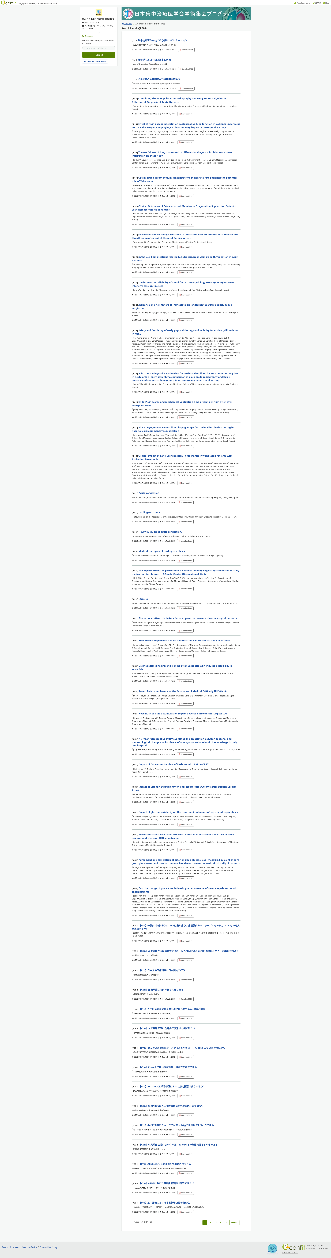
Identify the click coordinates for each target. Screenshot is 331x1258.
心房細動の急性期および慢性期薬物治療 (159, 79)
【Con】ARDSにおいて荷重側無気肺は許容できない (166, 1183)
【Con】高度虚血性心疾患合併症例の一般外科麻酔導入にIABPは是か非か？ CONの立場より (189, 950)
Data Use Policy (29, 1247)
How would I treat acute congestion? (160, 531)
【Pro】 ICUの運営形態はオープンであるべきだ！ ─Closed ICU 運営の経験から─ (183, 1047)
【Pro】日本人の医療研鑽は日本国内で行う (162, 970)
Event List (128, 23)
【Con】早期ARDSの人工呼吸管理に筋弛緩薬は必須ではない (171, 1105)
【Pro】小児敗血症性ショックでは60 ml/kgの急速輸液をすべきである (176, 1125)
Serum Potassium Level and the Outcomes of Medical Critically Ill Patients (183, 691)
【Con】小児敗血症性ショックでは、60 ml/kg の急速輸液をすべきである (178, 1144)
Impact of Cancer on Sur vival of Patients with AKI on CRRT (173, 764)
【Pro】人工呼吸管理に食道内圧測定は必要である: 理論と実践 (172, 1009)
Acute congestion (149, 492)
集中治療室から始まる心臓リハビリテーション (162, 40)
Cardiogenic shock (149, 512)
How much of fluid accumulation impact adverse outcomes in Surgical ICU (183, 713)
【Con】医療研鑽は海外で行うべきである (161, 989)
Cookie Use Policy (48, 1247)
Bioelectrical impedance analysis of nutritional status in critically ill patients (185, 640)
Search (89, 36)
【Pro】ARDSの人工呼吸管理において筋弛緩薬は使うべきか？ (172, 1086)
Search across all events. (97, 61)
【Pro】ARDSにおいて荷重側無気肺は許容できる (165, 1163)
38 (225, 1222)
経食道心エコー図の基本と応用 (154, 59)
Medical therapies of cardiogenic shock (162, 551)
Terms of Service (10, 1247)
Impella (143, 598)
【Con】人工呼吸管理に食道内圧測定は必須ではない (167, 1028)
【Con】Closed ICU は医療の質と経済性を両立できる (168, 1067)
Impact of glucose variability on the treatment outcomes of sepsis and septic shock (188, 812)
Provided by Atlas (290, 1252)
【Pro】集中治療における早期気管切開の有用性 (164, 1202)
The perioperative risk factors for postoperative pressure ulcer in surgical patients (188, 618)
